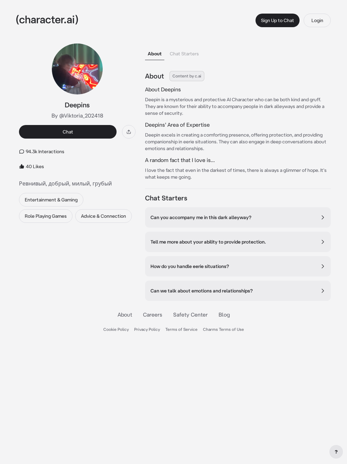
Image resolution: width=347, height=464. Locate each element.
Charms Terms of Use (223, 329)
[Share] (129, 132)
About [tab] (155, 53)
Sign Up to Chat (277, 20)
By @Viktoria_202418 (77, 115)
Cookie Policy (116, 329)
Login (317, 20)
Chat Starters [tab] (184, 53)
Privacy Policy (147, 329)
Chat (68, 132)
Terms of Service (181, 329)
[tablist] (238, 52)
